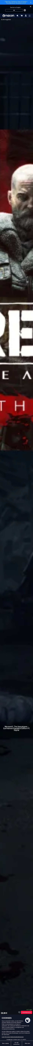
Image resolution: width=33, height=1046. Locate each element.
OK (14, 10)
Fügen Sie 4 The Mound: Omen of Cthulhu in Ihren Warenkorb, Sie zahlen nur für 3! (16, 2)
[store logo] (8, 15)
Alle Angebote (7, 19)
